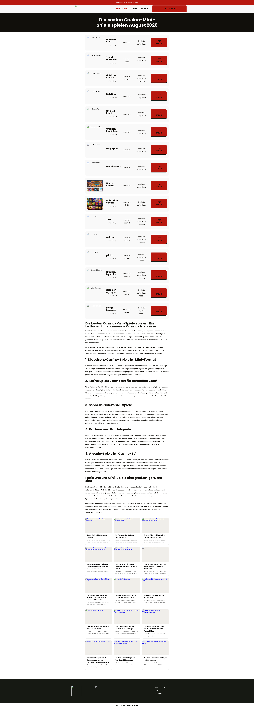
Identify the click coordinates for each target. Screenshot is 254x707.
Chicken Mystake (111, 273)
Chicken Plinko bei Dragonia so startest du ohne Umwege (154, 536)
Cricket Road (110, 112)
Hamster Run (111, 40)
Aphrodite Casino (112, 201)
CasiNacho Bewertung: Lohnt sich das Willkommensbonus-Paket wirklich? (154, 629)
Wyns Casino (110, 184)
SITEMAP (135, 705)
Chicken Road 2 (111, 76)
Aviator (110, 237)
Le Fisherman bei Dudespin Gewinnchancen (124, 536)
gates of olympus (111, 291)
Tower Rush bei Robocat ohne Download (97, 536)
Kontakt (144, 9)
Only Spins (112, 148)
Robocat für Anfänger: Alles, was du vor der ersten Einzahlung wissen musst (155, 566)
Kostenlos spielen (169, 9)
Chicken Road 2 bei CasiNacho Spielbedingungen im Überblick (97, 565)
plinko (109, 255)
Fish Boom (112, 94)
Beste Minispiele (122, 9)
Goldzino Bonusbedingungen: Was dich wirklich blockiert (125, 659)
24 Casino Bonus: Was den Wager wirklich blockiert (155, 659)
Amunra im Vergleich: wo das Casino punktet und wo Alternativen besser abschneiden (98, 660)
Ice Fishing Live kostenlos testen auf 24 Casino (154, 596)
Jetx (108, 219)
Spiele (134, 9)
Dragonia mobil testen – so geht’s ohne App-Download (98, 628)
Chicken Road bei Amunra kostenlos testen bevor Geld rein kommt (126, 566)
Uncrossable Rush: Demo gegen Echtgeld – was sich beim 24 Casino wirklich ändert (97, 597)
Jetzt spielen (159, 42)
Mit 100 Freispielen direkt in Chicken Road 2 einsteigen (125, 628)
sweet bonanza (111, 309)
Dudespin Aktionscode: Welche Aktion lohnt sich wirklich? (125, 596)
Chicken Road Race (112, 130)
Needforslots (113, 166)
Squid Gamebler (112, 58)
